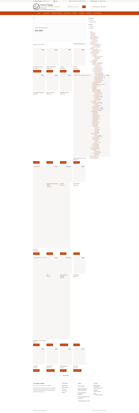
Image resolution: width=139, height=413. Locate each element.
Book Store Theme (95, 410)
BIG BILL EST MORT (50, 92)
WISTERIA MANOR (63, 366)
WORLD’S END (49, 366)
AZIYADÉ (75, 66)
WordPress (104, 410)
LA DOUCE (62, 66)
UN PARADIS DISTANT (64, 92)
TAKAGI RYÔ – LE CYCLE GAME (39, 340)
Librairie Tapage (46, 5)
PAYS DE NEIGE (76, 183)
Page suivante (66, 375)
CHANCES (62, 183)
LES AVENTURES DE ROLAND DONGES (52, 184)
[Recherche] (84, 7)
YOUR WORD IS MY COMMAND (64, 276)
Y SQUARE (35, 366)
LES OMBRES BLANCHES (38, 66)
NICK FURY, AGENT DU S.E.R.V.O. (79, 158)
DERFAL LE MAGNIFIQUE (51, 66)
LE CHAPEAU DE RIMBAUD (38, 92)
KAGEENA (35, 249)
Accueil (36, 27)
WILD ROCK (75, 366)
